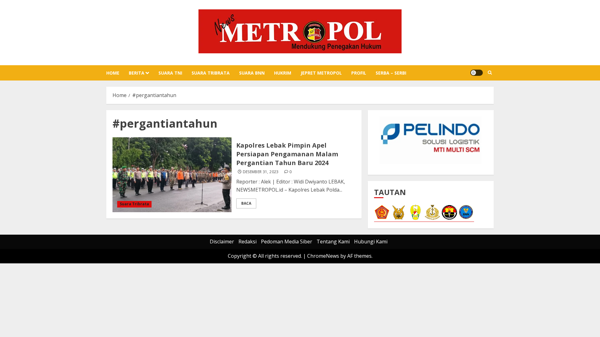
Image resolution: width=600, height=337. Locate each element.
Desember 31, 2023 (261, 171)
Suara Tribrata (211, 73)
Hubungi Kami (371, 241)
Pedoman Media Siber (286, 241)
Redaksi (247, 241)
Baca (246, 203)
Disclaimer (222, 241)
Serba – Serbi (391, 73)
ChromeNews (323, 255)
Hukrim (282, 73)
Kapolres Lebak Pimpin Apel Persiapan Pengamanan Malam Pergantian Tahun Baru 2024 (287, 154)
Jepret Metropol (321, 73)
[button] (490, 73)
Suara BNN (252, 73)
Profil (358, 73)
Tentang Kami (333, 241)
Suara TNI (170, 73)
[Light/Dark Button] (476, 73)
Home (112, 73)
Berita (136, 73)
